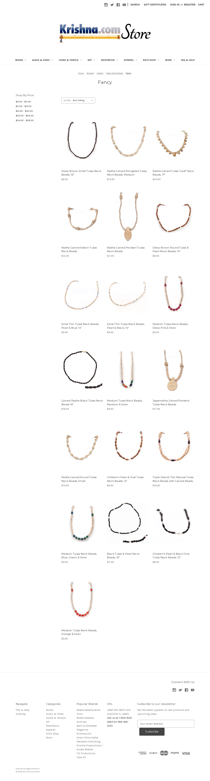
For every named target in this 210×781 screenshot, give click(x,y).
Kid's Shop (149, 60)
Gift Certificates (155, 4)
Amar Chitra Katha (87, 737)
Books (19, 60)
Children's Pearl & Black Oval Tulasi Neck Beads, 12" (171, 555)
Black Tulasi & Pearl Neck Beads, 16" (123, 555)
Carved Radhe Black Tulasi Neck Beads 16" (82, 402)
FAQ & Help (188, 60)
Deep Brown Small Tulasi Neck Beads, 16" (81, 172)
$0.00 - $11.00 (23, 101)
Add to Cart (82, 143)
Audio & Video (41, 60)
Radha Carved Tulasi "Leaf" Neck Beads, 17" (173, 172)
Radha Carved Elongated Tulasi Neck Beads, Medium (127, 172)
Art (90, 60)
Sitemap (21, 713)
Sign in (174, 4)
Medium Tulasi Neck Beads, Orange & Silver (79, 632)
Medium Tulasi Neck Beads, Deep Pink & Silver (170, 325)
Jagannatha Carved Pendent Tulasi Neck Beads (171, 402)
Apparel (129, 60)
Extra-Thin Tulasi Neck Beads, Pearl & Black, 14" (126, 325)
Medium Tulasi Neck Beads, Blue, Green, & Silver (79, 555)
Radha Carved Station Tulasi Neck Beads (79, 249)
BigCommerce (33, 769)
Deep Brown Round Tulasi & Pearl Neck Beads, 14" (171, 249)
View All (81, 757)
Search (135, 4)
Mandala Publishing (89, 741)
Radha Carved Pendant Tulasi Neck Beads (126, 249)
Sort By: (67, 100)
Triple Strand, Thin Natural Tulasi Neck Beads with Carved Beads (173, 479)
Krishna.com (84, 733)
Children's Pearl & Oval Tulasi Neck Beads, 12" (125, 479)
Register (189, 4)
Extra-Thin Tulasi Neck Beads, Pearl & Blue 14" (80, 325)
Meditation (108, 60)
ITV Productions (86, 753)
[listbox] (84, 100)
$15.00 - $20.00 (24, 110)
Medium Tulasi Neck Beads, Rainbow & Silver (124, 402)
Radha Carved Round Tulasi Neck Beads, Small (78, 479)
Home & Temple (68, 60)
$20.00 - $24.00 (25, 115)
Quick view (82, 136)
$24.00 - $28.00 (25, 120)
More (168, 60)
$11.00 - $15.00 (24, 106)
